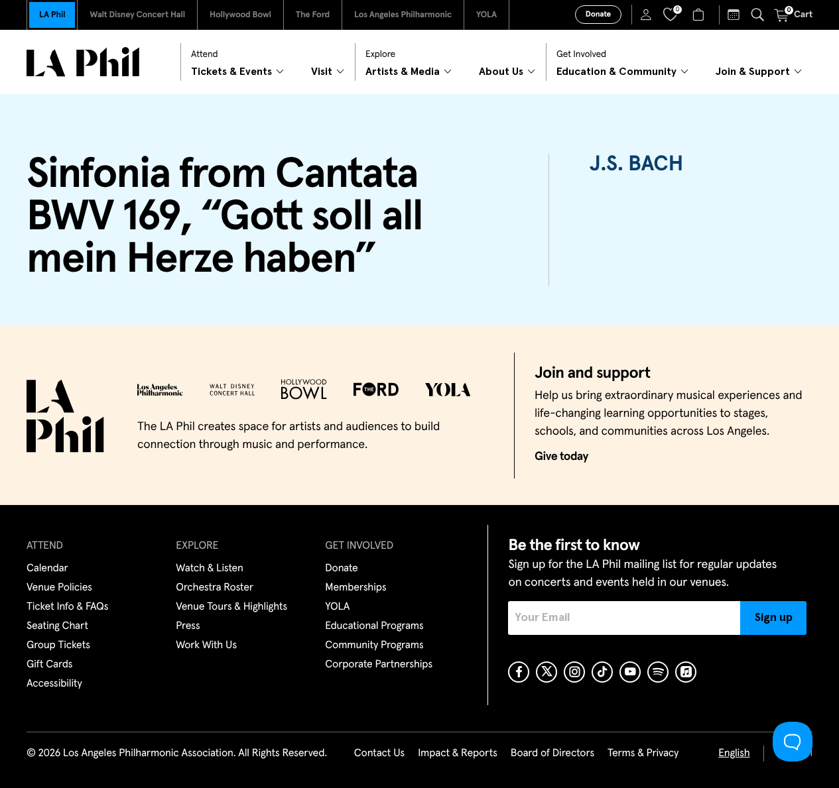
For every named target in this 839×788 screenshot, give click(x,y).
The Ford (313, 15)
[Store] (700, 14)
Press (188, 626)
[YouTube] (630, 672)
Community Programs (374, 645)
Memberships (355, 588)
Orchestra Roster (214, 588)
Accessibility (54, 684)
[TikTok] (602, 672)
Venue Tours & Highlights (231, 607)
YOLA (486, 15)
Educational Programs (374, 626)
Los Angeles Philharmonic (403, 15)
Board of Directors (552, 753)
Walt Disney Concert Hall (137, 15)
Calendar (47, 568)
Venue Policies (59, 588)
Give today (561, 457)
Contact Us (379, 753)
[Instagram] (574, 672)
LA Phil (52, 15)
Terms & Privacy (643, 753)
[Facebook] (518, 672)
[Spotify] (658, 672)
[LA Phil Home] (83, 62)
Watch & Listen (209, 568)
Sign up (774, 618)
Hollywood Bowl (240, 15)
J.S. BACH (636, 164)
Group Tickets (58, 645)
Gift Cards (49, 664)
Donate (598, 15)
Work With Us (206, 645)
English (733, 753)
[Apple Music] (685, 672)
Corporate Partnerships (378, 664)
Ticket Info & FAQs (67, 607)
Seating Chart (57, 626)
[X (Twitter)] (546, 672)
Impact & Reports (457, 753)
